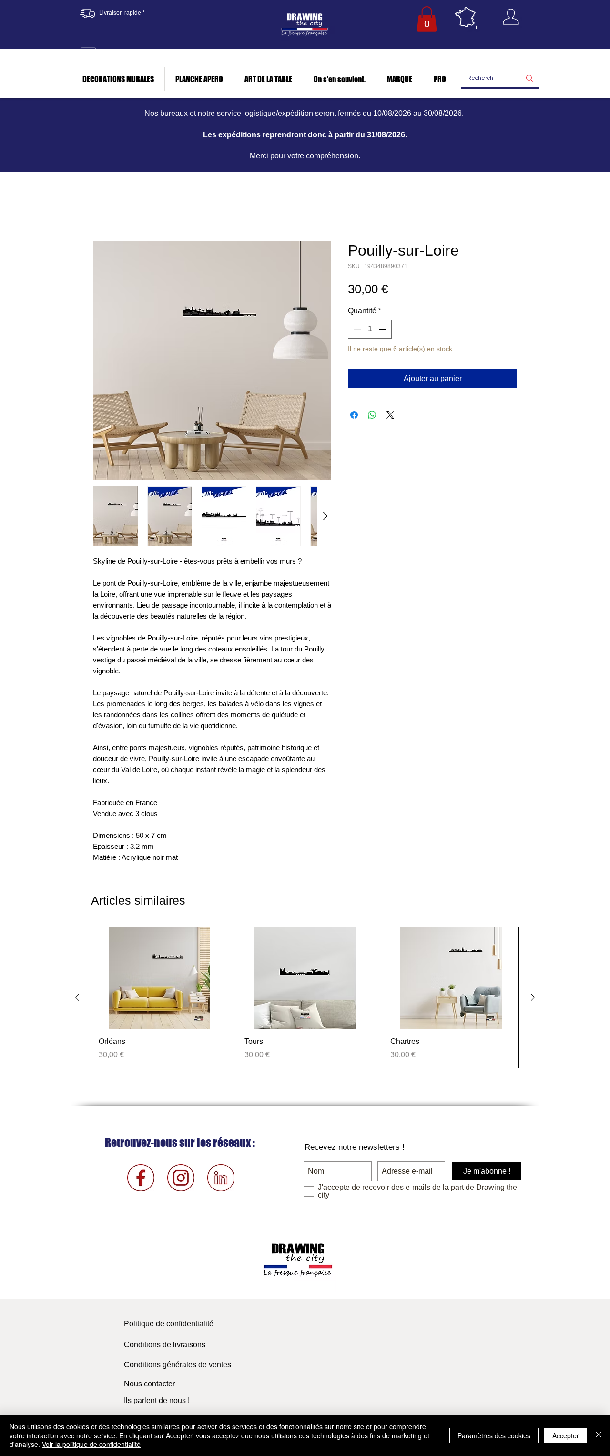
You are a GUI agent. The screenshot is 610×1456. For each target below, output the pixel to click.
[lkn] (220, 1179)
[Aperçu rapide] (159, 980)
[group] (305, 999)
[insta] (180, 1179)
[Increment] (383, 331)
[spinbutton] (370, 331)
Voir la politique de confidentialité (91, 1444)
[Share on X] (390, 417)
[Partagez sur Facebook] (354, 417)
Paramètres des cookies (494, 1435)
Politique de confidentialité (169, 1326)
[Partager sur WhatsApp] (372, 417)
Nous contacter (149, 1386)
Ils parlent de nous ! (157, 1402)
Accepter (565, 1435)
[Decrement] (356, 331)
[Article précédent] (77, 999)
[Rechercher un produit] (529, 78)
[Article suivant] (533, 999)
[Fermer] (598, 1435)
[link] (426, 19)
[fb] (140, 1179)
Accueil (105, 209)
